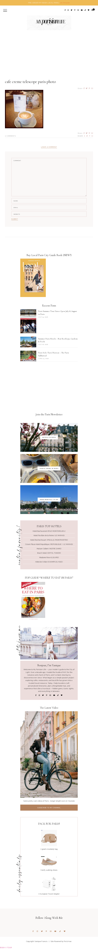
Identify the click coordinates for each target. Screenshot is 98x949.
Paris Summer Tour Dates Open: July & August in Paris (57, 312)
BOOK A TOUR (6, 947)
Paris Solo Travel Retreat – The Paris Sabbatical (53, 354)
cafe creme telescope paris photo (30, 81)
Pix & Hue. (68, 941)
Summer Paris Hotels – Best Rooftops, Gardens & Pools (58, 340)
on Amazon (65, 3)
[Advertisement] (49, 59)
